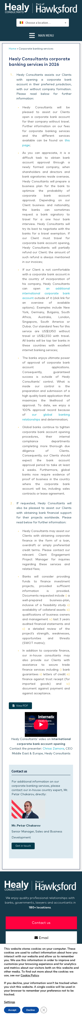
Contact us (41, 923)
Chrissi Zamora (53, 748)
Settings (9, 1002)
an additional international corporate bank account (46, 293)
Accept (12, 1010)
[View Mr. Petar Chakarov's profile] (28, 817)
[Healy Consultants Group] (41, 12)
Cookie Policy (30, 975)
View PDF (22, 706)
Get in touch (23, 846)
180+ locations (40, 907)
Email (43, 938)
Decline (30, 1010)
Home (12, 49)
